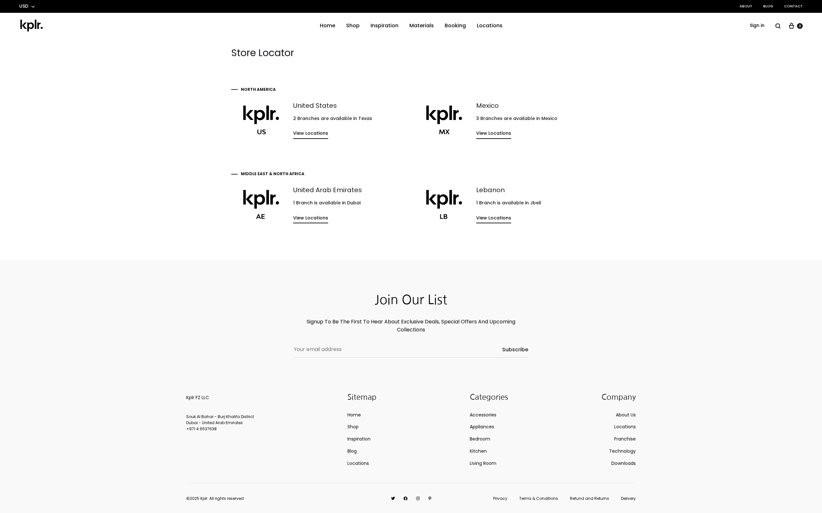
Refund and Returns (589, 498)
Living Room (483, 463)
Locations (490, 25)
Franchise (625, 439)
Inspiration (384, 25)
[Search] (778, 25)
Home (327, 25)
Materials (421, 25)
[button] (310, 134)
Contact (793, 6)
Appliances (482, 426)
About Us (626, 415)
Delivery (628, 498)
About (745, 6)
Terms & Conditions (538, 498)
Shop (353, 25)
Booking (455, 25)
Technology (622, 451)
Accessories (483, 415)
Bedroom (480, 439)
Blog (768, 6)
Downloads (623, 463)
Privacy (500, 498)
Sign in (757, 25)
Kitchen (478, 451)
